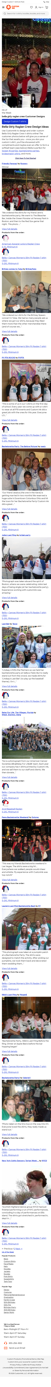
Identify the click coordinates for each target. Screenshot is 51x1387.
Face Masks (8, 1264)
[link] (12, 7)
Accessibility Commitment (14, 1368)
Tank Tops (8, 1281)
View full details (9, 229)
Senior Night (9, 1312)
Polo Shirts (8, 1276)
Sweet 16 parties (10, 151)
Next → (19, 1248)
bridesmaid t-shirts (11, 153)
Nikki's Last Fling (9, 995)
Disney (6, 1290)
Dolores (35, 817)
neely (43, 446)
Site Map (40, 1359)
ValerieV (27, 1078)
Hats (6, 1266)
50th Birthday (9, 1302)
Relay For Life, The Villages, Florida (17, 712)
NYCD (44, 1161)
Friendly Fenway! (9, 163)
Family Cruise (9, 1300)
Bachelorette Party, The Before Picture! (20, 446)
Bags (6, 1259)
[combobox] (25, 13)
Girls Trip (7, 1305)
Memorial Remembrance (14, 1295)
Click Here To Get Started (25, 158)
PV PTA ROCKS (8, 357)
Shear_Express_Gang (11, 715)
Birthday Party (10, 1307)
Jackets (7, 1271)
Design (15, 121)
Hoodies (7, 1269)
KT (39, 906)
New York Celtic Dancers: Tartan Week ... (20, 1161)
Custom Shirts (10, 1261)
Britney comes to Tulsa (12, 269)
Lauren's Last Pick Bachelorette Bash (18, 906)
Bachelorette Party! (11, 1078)
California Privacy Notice (31, 1365)
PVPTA (21, 357)
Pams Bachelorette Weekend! (15, 817)
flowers (23, 163)
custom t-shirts (37, 1362)
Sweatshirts (9, 1279)
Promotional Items (29, 1359)
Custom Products (14, 1359)
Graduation (9, 1297)
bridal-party (24, 535)
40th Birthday (9, 1310)
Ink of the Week (8, 1252)
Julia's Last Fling (9, 535)
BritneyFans (31, 269)
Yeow (14, 624)
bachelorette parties (29, 151)
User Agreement (32, 1368)
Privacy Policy (15, 1365)
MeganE (23, 995)
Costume (8, 1292)
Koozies (7, 1274)
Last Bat (5, 624)
